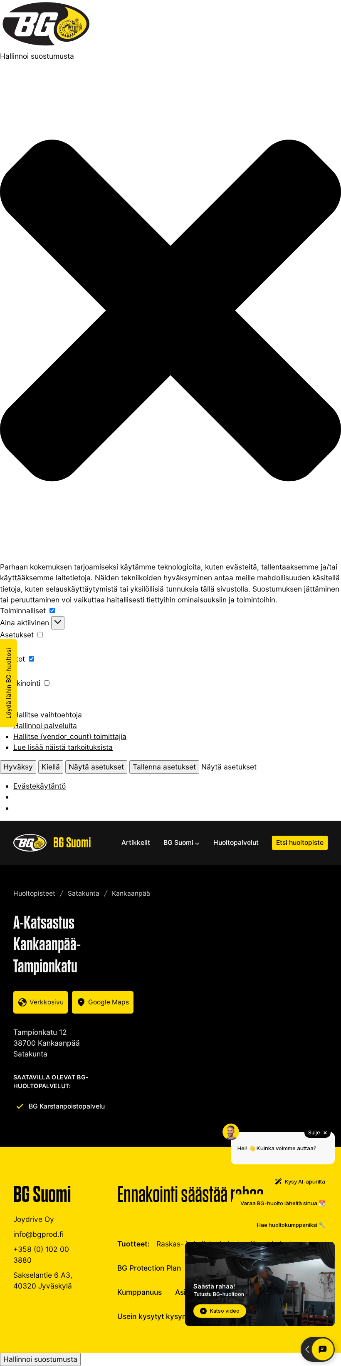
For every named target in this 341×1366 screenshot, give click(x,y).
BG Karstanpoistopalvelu (67, 1106)
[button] (170, 312)
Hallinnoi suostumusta (40, 1359)
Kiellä (51, 766)
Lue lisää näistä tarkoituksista (63, 747)
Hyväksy (18, 766)
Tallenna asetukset (164, 766)
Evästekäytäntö (39, 786)
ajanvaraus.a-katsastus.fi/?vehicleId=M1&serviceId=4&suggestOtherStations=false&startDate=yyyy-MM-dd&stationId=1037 (40, 1002)
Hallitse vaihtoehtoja (47, 714)
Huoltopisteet (34, 893)
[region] (242, 992)
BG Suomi (72, 842)
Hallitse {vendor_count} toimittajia (69, 736)
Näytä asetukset (96, 766)
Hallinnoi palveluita (45, 725)
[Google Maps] (102, 1002)
